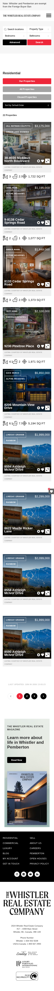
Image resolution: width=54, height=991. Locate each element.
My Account (10, 858)
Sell (32, 838)
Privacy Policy (39, 864)
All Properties (27, 89)
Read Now (16, 760)
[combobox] (39, 29)
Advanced (15, 42)
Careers (35, 848)
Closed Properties (27, 97)
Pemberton (37, 853)
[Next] (43, 696)
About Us (36, 843)
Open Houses (38, 858)
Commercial (10, 843)
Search (39, 42)
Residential (10, 838)
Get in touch (11, 864)
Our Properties (27, 81)
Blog (6, 853)
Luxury (7, 848)
